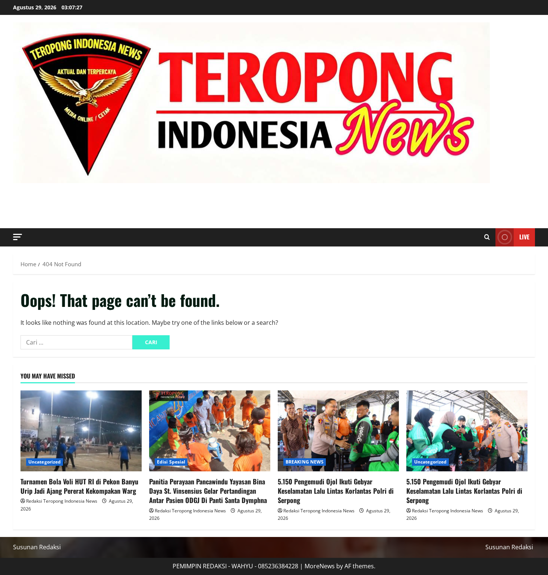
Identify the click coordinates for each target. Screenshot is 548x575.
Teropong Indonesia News (120, 197)
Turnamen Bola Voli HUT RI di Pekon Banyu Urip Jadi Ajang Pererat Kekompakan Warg (79, 486)
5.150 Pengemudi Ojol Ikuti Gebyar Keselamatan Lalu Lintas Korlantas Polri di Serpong (336, 491)
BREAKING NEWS (305, 462)
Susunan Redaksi (37, 547)
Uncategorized (44, 462)
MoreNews (320, 566)
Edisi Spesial (171, 462)
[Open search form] (487, 237)
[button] (17, 237)
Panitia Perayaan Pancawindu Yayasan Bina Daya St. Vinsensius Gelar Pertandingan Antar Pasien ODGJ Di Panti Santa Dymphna (208, 491)
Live (524, 236)
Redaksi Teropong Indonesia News (61, 501)
